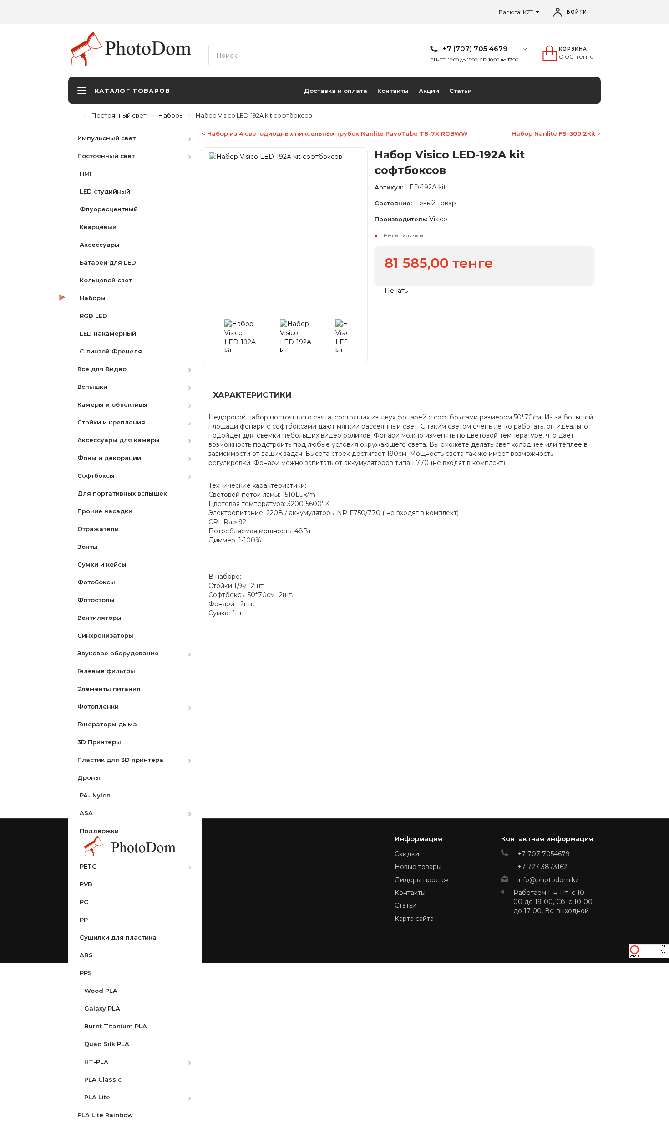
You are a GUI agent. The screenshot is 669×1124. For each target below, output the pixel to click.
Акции (429, 90)
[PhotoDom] (148, 48)
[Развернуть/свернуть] (194, 138)
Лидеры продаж (422, 880)
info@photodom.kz (548, 880)
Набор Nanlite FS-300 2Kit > (556, 133)
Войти (577, 12)
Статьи (460, 90)
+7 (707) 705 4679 (474, 49)
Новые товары (418, 867)
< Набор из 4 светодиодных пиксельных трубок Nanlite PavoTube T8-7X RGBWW (335, 133)
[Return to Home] (77, 115)
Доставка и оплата (335, 90)
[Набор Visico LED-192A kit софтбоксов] (250, 335)
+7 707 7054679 (543, 854)
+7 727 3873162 (542, 867)
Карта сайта (414, 919)
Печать (395, 290)
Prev (218, 335)
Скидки (407, 854)
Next (351, 335)
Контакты (393, 90)
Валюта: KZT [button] (517, 12)
